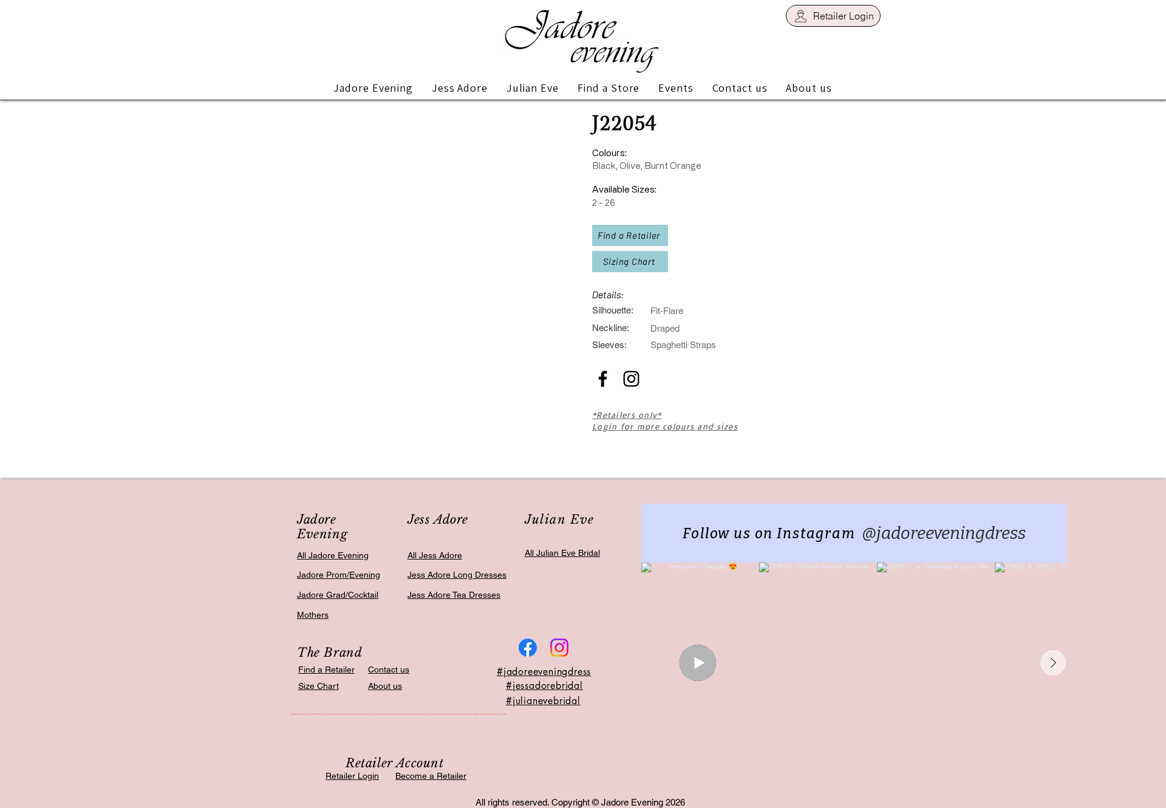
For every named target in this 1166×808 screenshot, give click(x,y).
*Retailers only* (626, 414)
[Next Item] (1053, 663)
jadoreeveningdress (547, 671)
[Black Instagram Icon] (631, 378)
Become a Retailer (430, 776)
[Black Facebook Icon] (602, 378)
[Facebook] (528, 647)
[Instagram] (559, 647)
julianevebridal (547, 700)
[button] (373, 88)
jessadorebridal (548, 685)
